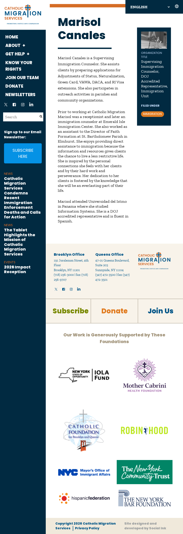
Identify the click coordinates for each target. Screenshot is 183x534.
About (13, 45)
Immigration (152, 114)
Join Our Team (22, 78)
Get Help (15, 54)
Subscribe (71, 311)
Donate (14, 86)
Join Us (160, 311)
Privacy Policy (87, 528)
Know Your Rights (18, 66)
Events (9, 262)
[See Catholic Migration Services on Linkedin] (31, 105)
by (145, 526)
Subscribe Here (22, 153)
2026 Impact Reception (17, 269)
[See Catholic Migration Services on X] (5, 105)
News (8, 173)
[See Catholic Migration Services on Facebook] (14, 105)
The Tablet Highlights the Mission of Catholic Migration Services (19, 242)
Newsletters (20, 95)
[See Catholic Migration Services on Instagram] (22, 105)
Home (11, 37)
